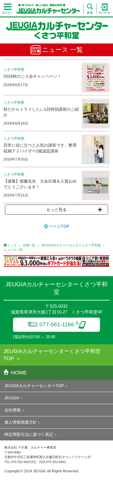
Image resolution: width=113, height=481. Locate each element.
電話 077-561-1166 (50, 324)
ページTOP (59, 226)
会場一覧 (29, 245)
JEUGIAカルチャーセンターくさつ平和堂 (71, 245)
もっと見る (56, 209)
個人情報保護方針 (20, 422)
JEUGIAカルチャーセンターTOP (34, 385)
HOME (19, 373)
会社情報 (12, 410)
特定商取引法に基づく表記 (28, 434)
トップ (12, 245)
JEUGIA (11, 398)
